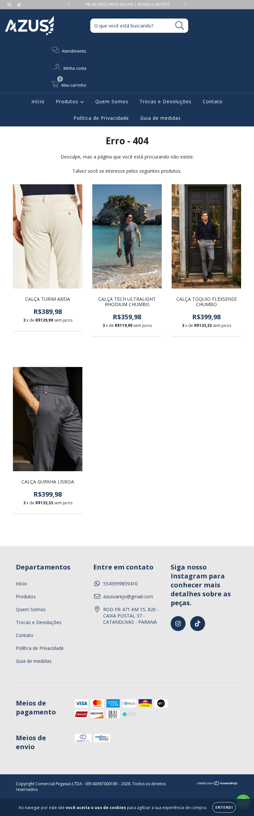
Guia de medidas (160, 118)
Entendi (224, 807)
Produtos (68, 101)
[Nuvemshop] (217, 784)
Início (38, 101)
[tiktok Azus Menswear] (19, 4)
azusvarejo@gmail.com (128, 596)
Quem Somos (111, 101)
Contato (213, 101)
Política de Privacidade (101, 118)
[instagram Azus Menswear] (10, 4)
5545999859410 (120, 583)
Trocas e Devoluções (165, 101)
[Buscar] (180, 25)
